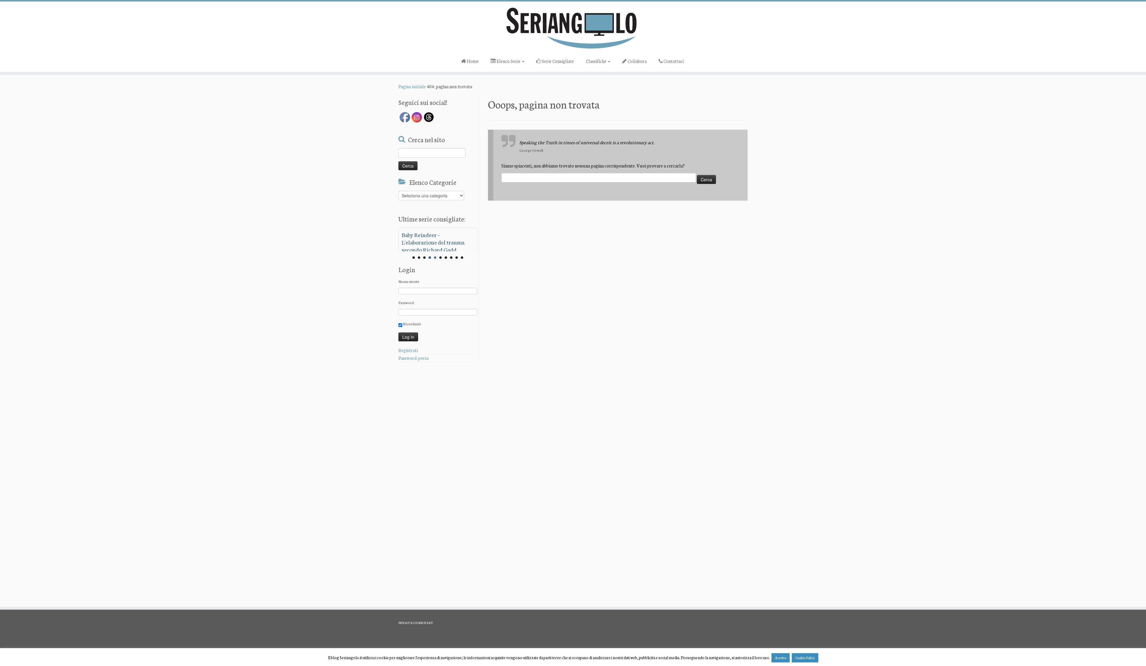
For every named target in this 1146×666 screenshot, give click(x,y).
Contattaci (673, 61)
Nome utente (408, 281)
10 (462, 257)
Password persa (413, 358)
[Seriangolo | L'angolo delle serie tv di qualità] (573, 27)
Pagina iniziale (412, 86)
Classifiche (596, 61)
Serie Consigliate (557, 61)
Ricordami (411, 323)
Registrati (408, 350)
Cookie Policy (805, 657)
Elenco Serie (508, 61)
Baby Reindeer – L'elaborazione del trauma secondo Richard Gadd (433, 241)
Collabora (637, 61)
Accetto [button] (780, 657)
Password (406, 302)
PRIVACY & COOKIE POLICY (415, 623)
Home (472, 61)
